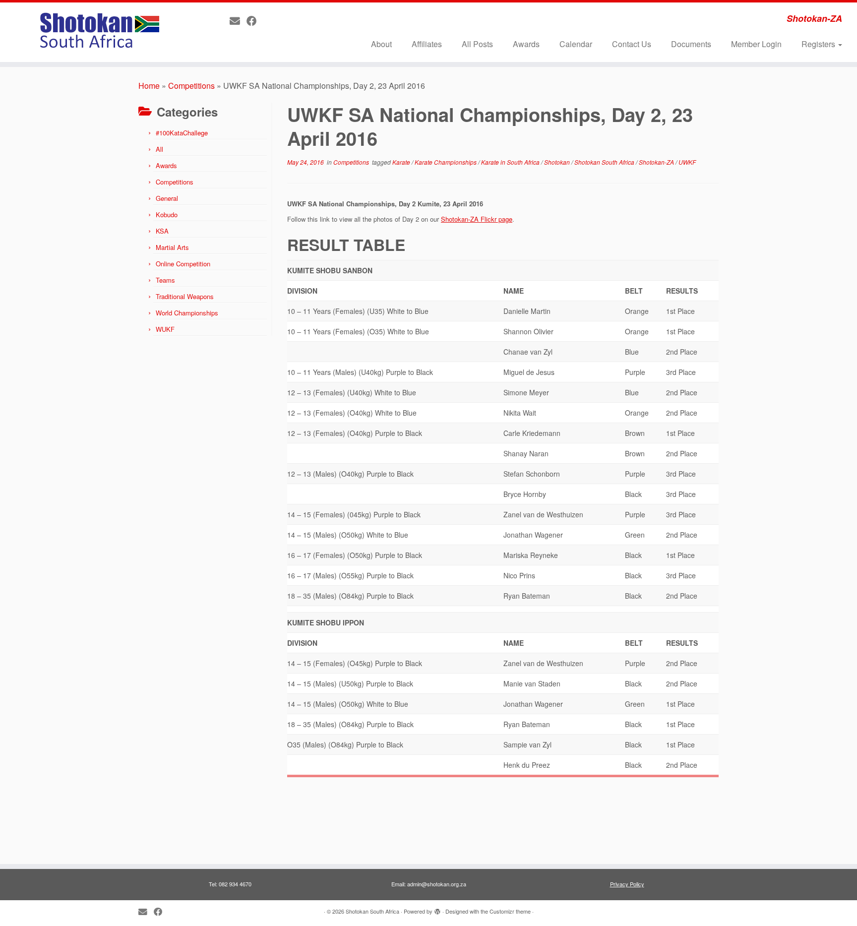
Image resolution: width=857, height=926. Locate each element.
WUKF (165, 329)
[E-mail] (238, 20)
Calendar (575, 44)
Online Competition (183, 263)
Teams (165, 280)
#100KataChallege (182, 132)
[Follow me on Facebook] (254, 20)
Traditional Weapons (185, 296)
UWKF (687, 162)
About (381, 44)
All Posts (477, 44)
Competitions (191, 85)
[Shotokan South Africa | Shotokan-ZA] (99, 32)
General (167, 198)
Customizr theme (510, 911)
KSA (162, 231)
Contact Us (631, 44)
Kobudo (167, 214)
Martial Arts (172, 247)
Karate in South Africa (511, 162)
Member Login (756, 44)
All (159, 149)
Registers (819, 44)
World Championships (187, 312)
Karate (402, 162)
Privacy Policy (627, 884)
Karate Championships (446, 162)
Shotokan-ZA (657, 162)
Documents (691, 44)
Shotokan (557, 162)
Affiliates (427, 44)
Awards (526, 44)
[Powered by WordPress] (437, 909)
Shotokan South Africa (605, 162)
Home (149, 85)
